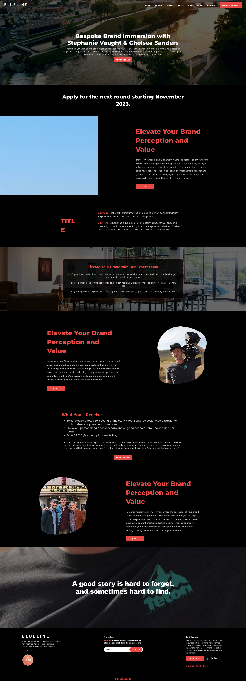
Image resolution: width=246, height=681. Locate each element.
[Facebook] (211, 658)
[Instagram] (208, 658)
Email (106, 646)
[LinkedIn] (215, 658)
